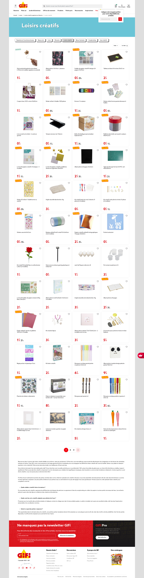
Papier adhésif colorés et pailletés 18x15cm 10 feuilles (26, 331)
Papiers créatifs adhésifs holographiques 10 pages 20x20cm (86, 233)
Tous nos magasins (92, 558)
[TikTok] (34, 567)
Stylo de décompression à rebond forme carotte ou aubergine (114, 429)
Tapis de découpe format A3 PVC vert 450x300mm (114, 167)
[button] (116, 6)
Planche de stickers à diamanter (26, 396)
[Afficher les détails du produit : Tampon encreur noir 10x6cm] (57, 123)
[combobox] (72, 6)
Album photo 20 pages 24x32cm (84, 167)
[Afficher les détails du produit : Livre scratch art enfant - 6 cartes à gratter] (28, 123)
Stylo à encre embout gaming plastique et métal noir (57, 265)
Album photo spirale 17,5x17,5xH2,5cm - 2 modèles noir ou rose (86, 331)
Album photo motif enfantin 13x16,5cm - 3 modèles (57, 298)
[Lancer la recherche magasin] (120, 19)
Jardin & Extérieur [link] (35, 10)
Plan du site (61, 576)
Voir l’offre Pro (102, 537)
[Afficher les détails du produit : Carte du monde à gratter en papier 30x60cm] (57, 418)
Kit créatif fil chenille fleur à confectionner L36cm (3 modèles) (28, 265)
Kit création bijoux (51, 330)
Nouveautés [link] (79, 10)
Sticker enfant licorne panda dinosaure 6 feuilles (114, 102)
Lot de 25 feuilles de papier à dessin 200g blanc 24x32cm (28, 298)
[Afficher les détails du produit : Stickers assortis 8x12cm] (28, 221)
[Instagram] (22, 567)
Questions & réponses (52, 553)
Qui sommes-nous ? (92, 553)
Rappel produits (50, 563)
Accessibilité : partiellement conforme (117, 576)
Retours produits (50, 561)
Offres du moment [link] (49, 10)
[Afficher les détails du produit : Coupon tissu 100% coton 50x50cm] (28, 90)
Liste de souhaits (50, 558)
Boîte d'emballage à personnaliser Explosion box (84, 134)
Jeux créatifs (103, 40)
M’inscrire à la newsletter (67, 535)
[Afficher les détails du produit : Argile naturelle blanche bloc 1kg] (57, 189)
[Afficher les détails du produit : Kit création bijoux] (57, 320)
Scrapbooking (92, 40)
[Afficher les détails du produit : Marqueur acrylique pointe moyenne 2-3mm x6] (115, 385)
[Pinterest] (30, 567)
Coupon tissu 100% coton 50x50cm (27, 101)
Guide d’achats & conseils (53, 568)
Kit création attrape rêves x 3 (83, 429)
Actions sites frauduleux (52, 570)
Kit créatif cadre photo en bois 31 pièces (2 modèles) (114, 200)
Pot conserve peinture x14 (110, 265)
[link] (60, 12)
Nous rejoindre (91, 556)
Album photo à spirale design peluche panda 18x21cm (113, 364)
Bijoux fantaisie (80, 40)
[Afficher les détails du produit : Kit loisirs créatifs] (57, 353)
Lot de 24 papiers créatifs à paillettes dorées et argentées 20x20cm (56, 167)
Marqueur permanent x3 (81, 396)
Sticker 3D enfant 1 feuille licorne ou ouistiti (27, 200)
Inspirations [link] (89, 10)
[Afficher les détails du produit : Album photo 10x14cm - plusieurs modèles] (57, 58)
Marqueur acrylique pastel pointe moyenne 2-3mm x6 (84, 364)
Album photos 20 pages (110, 298)
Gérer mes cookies (101, 576)
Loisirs (20, 15)
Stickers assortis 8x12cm (24, 232)
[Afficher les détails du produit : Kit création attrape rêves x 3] (86, 418)
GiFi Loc (69, 561)
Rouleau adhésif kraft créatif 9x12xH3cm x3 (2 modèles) (57, 233)
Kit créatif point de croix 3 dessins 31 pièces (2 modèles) (85, 200)
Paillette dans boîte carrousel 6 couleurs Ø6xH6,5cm (114, 134)
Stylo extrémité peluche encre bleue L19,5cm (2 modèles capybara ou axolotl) (28, 69)
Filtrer (124, 45)
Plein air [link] (23, 10)
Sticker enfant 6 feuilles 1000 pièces (56, 101)
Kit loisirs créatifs (50, 363)
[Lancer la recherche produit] (44, 6)
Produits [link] (60, 10)
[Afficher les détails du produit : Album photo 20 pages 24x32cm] (86, 156)
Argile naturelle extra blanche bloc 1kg (85, 298)
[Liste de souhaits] (40, 52)
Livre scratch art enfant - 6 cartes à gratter (27, 134)
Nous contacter (50, 556)
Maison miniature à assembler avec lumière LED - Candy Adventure (56, 397)
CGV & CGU (68, 576)
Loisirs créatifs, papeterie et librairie (33, 15)
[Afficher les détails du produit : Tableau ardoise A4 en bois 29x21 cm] (115, 58)
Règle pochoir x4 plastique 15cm (26, 363)
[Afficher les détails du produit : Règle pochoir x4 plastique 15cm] (28, 353)
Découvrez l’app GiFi (72, 556)
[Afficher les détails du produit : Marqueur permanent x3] (86, 385)
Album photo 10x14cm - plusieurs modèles (55, 69)
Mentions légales (77, 576)
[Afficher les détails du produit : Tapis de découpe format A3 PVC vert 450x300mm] (115, 156)
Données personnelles (89, 576)
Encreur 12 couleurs (80, 101)
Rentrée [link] (16, 10)
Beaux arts (41, 40)
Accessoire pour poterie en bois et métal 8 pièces (114, 331)
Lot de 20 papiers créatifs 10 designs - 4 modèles (28, 167)
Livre (49, 40)
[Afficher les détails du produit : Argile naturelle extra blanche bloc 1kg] (86, 287)
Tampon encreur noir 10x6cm (54, 134)
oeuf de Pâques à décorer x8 (83, 265)
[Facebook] (19, 567)
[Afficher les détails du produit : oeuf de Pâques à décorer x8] (86, 254)
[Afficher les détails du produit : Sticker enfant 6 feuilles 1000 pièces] (57, 90)
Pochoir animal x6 (108, 232)
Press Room (90, 561)
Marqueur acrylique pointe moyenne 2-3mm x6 (114, 397)
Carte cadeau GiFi (71, 553)
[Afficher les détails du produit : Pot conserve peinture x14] (115, 254)
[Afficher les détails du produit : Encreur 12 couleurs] (86, 90)
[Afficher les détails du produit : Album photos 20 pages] (115, 287)
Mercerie (57, 40)
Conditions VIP (70, 558)
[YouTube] (26, 567)
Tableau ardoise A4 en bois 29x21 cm (113, 68)
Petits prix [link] (69, 10)
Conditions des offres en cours (54, 565)
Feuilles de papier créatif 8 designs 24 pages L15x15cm (85, 69)
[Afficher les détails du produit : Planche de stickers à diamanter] (28, 385)
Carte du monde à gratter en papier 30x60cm (56, 429)
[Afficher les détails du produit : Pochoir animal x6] (115, 221)
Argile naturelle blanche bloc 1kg (55, 199)
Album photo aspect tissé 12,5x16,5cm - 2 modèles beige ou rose (28, 429)
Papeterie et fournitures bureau (25, 40)
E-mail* (19, 533)
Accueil (15, 15)
